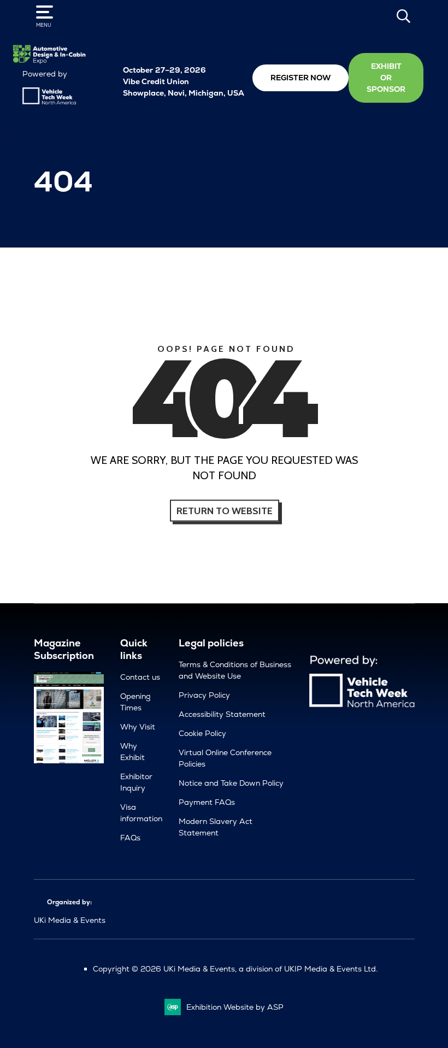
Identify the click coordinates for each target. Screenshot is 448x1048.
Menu (43, 25)
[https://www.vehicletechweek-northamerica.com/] (49, 102)
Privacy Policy (204, 695)
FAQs (130, 838)
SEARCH (403, 16)
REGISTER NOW (300, 78)
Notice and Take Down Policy (231, 783)
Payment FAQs (207, 802)
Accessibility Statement (222, 714)
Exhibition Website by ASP (235, 1007)
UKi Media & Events (69, 920)
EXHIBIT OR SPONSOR (386, 77)
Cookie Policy (202, 733)
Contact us (140, 677)
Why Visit (137, 727)
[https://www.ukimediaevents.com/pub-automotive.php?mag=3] (69, 761)
